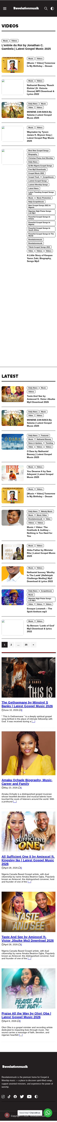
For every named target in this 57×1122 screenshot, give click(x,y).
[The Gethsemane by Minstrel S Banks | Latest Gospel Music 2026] (28, 696)
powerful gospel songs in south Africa (39, 229)
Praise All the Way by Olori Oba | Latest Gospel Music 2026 (26, 1015)
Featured (44, 435)
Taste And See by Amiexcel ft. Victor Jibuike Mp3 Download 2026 (28, 938)
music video (42, 515)
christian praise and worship (40, 158)
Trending (49, 443)
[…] (33, 721)
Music (5, 41)
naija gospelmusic (36, 202)
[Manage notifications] (7, 1115)
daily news (33, 104)
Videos (14, 41)
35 (26, 644)
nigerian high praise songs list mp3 (39, 212)
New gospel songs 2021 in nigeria (39, 206)
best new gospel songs (38, 150)
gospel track (33, 177)
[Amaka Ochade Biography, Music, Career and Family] (28, 774)
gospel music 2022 (36, 173)
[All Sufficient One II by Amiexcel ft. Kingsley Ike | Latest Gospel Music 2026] (28, 850)
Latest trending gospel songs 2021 (41, 193)
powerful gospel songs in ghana (39, 218)
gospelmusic (48, 177)
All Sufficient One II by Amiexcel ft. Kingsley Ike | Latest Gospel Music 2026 (28, 860)
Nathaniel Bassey (44, 439)
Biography (32, 154)
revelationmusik (35, 243)
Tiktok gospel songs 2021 (39, 247)
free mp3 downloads (37, 169)
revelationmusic (35, 239)
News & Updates (35, 443)
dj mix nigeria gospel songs (40, 166)
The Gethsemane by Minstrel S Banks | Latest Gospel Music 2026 (27, 704)
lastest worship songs (38, 185)
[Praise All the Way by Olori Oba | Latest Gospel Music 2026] (28, 1007)
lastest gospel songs (37, 181)
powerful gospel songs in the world (41, 235)
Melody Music (46, 511)
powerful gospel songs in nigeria (39, 223)
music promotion (44, 198)
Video (30, 107)
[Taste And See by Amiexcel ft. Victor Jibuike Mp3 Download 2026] (28, 931)
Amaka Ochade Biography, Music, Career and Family (27, 781)
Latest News (33, 188)
